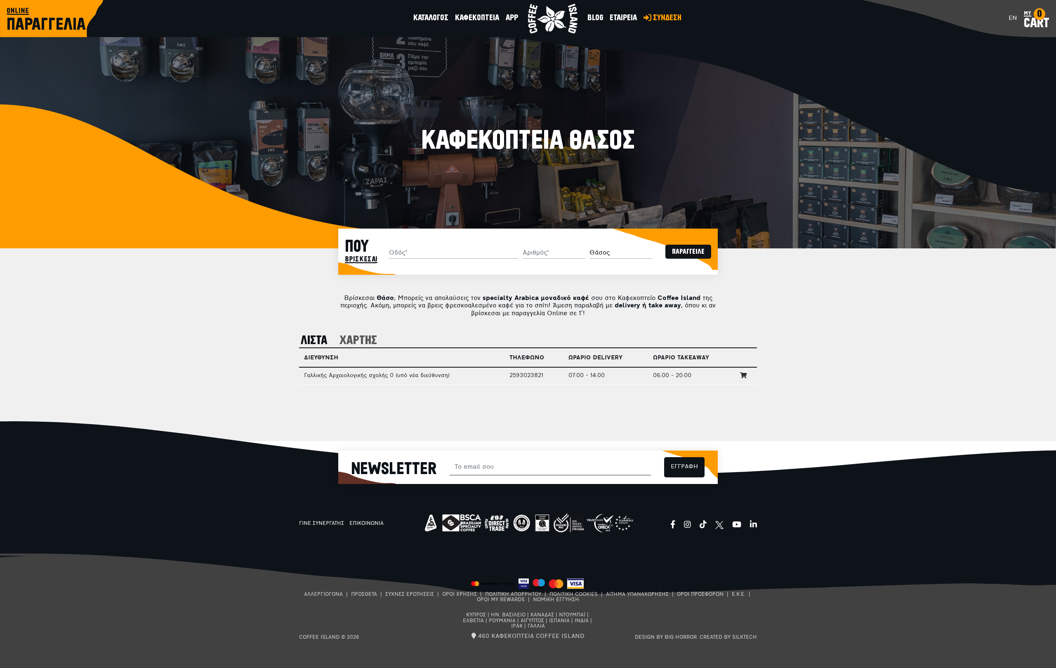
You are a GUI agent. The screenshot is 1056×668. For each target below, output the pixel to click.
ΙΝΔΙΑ (582, 620)
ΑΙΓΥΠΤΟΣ (532, 620)
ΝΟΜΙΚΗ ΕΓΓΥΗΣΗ (556, 599)
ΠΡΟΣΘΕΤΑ (364, 594)
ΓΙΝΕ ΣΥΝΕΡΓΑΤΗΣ (321, 523)
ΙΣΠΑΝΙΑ (559, 620)
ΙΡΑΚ (517, 626)
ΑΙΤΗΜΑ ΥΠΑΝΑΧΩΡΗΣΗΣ (637, 594)
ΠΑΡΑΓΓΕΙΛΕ (688, 251)
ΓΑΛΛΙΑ (536, 626)
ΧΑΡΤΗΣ (358, 341)
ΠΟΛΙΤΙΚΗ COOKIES (573, 594)
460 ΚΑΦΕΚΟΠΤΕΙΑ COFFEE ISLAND (530, 636)
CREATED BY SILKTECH (728, 637)
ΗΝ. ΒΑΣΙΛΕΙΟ (508, 615)
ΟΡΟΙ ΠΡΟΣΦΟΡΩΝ (700, 594)
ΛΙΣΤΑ (314, 341)
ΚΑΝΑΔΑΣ (542, 615)
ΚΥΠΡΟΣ (476, 615)
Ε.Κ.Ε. (738, 594)
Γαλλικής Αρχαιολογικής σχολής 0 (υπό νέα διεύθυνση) (377, 376)
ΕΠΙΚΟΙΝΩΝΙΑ (366, 523)
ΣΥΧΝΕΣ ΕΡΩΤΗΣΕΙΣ (409, 594)
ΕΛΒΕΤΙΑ (473, 620)
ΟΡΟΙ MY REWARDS (501, 599)
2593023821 (526, 376)
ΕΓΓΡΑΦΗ (684, 467)
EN (1013, 18)
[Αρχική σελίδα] (553, 18)
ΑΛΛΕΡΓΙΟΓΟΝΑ (323, 594)
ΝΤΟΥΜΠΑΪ (572, 615)
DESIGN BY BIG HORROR (666, 637)
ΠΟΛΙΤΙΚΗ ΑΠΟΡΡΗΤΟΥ (513, 594)
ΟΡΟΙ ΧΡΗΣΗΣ (459, 594)
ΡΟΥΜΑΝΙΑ (502, 620)
